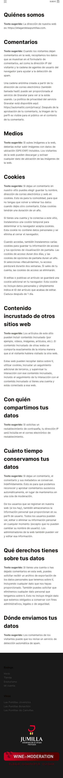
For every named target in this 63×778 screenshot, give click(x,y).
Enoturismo (10, 681)
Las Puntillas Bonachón (17, 706)
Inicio (7, 673)
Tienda (8, 677)
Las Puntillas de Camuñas (18, 710)
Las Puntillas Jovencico (17, 702)
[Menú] (5, 1)
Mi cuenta (9, 685)
